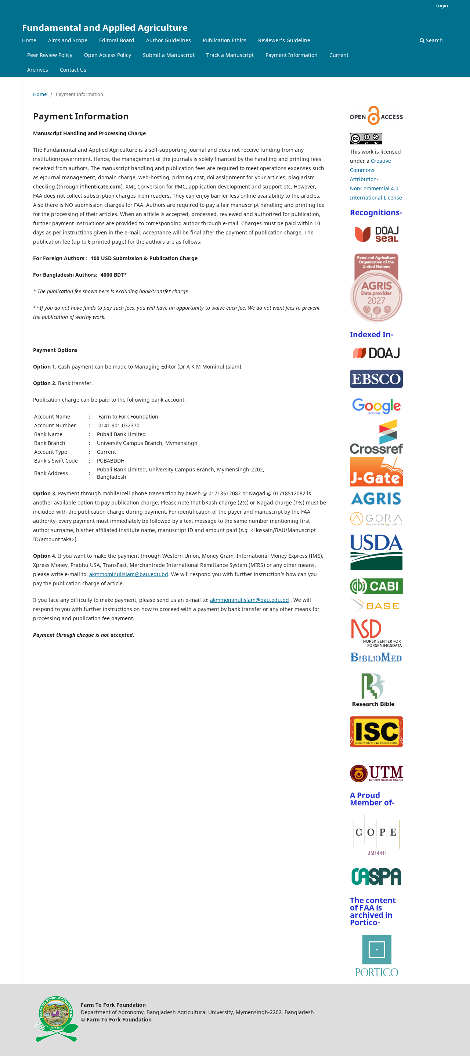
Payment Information (291, 54)
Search (433, 40)
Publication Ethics (224, 40)
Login (441, 5)
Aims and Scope (67, 40)
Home (29, 40)
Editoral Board (116, 40)
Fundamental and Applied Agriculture (105, 27)
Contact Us (73, 69)
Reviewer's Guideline (284, 40)
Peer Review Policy (49, 54)
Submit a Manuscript (169, 54)
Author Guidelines (168, 40)
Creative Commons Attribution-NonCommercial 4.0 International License (376, 179)
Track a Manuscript (230, 54)
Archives (37, 69)
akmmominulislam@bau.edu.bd (128, 574)
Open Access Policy (107, 54)
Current (338, 54)
